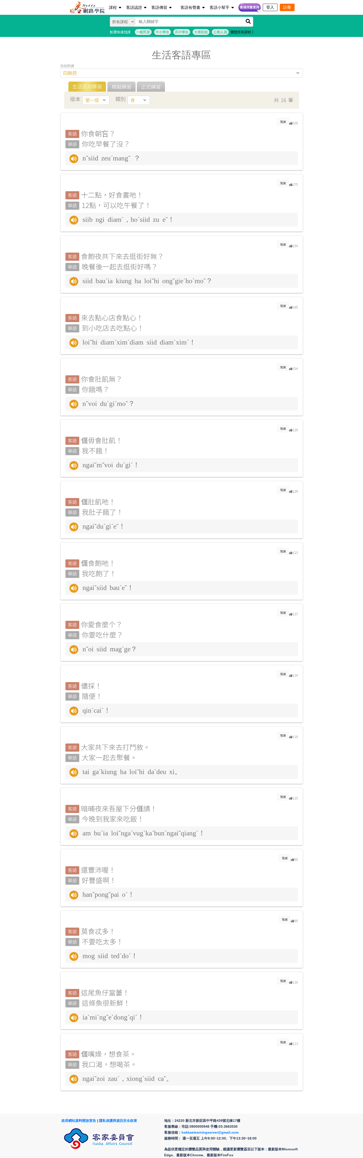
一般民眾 (143, 32)
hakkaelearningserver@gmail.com (210, 1132)
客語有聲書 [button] (190, 7)
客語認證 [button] (134, 7)
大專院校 (201, 32)
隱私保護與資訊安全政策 (118, 1121)
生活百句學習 (87, 86)
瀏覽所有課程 (241, 32)
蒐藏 (283, 122)
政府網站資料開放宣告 (78, 1121)
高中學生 (182, 32)
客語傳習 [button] (159, 7)
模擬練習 (121, 86)
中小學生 (162, 32)
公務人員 (220, 32)
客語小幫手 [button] (219, 7)
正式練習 (151, 86)
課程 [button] (113, 7)
